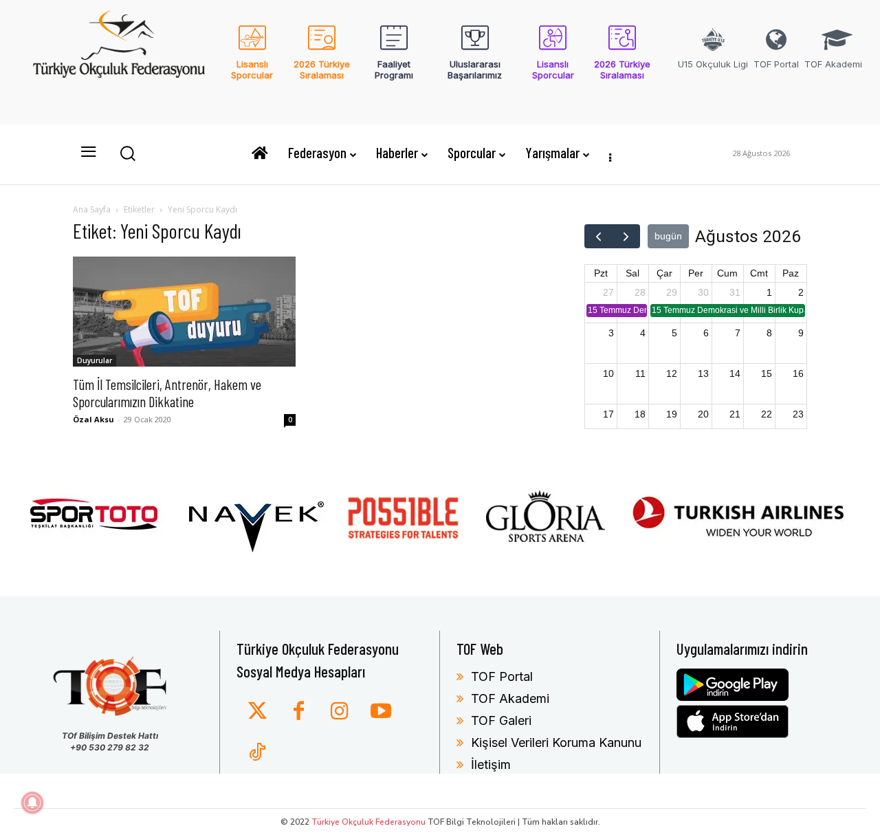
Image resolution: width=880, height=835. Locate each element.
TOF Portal (502, 676)
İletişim (491, 764)
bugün (668, 235)
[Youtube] (381, 712)
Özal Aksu (93, 419)
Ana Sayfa (92, 209)
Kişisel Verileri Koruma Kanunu (556, 742)
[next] (626, 236)
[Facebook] (298, 712)
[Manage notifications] (32, 803)
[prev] (598, 236)
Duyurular (94, 360)
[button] (127, 152)
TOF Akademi (510, 698)
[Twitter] (257, 712)
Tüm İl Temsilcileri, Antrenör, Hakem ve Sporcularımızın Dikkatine (167, 393)
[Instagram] (339, 712)
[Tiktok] (257, 753)
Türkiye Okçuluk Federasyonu (368, 821)
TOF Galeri (501, 720)
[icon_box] (252, 61)
